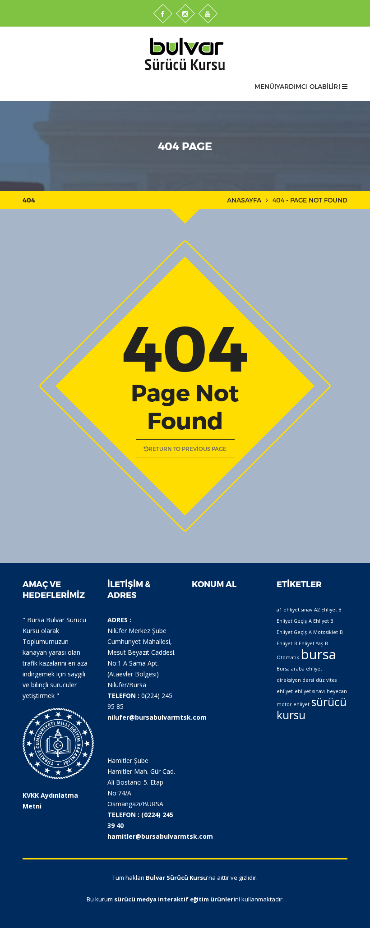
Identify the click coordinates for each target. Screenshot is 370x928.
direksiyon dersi (295, 680)
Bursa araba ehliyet (299, 669)
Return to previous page (187, 449)
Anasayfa (244, 200)
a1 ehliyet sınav (294, 609)
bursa (318, 654)
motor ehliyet (293, 704)
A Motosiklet (323, 632)
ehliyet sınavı (310, 691)
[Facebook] (162, 13)
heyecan (337, 691)
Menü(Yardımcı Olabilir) (298, 86)
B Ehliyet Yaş (308, 643)
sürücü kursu (312, 708)
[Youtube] (208, 13)
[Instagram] (185, 13)
